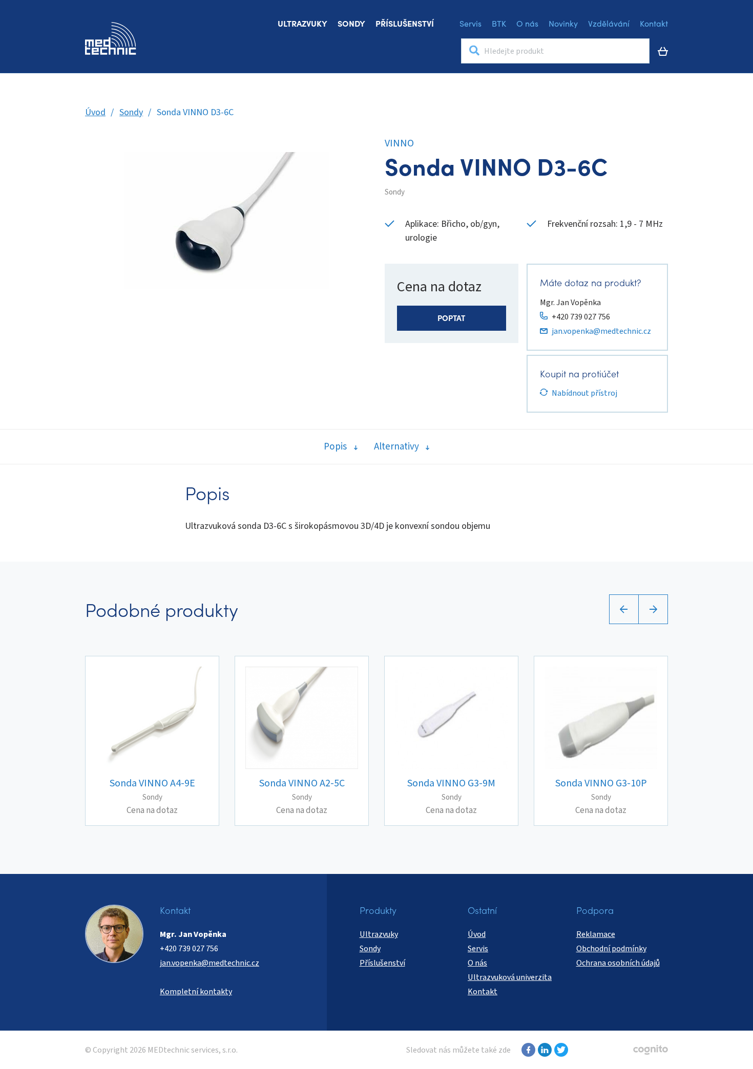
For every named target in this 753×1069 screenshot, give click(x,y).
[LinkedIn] (543, 1050)
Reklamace (595, 934)
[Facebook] (527, 1050)
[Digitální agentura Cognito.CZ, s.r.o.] (650, 1050)
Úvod (95, 112)
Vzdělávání (609, 23)
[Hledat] (474, 51)
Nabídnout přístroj (584, 393)
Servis (470, 23)
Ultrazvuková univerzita (510, 977)
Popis (335, 447)
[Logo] (110, 38)
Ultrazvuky (302, 23)
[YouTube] (560, 1050)
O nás (527, 23)
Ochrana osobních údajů (618, 963)
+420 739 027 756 (581, 317)
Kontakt (654, 23)
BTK (499, 23)
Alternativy (396, 447)
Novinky (563, 23)
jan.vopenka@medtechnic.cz (601, 331)
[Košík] (663, 51)
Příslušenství (404, 23)
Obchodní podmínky (611, 948)
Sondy (351, 23)
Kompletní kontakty (196, 991)
